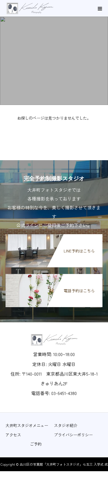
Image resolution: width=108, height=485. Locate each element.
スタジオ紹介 (65, 425)
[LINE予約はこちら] (54, 236)
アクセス (13, 434)
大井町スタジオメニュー (27, 425)
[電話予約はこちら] (54, 276)
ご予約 (36, 444)
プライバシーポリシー (73, 434)
